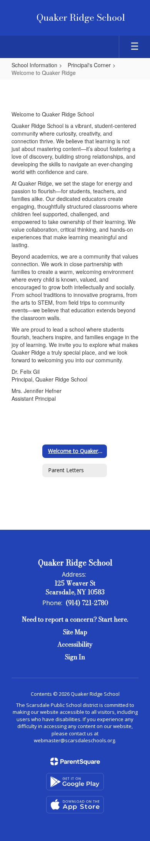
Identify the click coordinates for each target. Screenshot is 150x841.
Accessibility (75, 644)
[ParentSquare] (75, 761)
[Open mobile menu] (134, 47)
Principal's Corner (89, 65)
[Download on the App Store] (75, 804)
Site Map (75, 632)
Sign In (75, 657)
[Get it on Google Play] (75, 781)
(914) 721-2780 (87, 602)
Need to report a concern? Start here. (75, 619)
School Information (34, 65)
